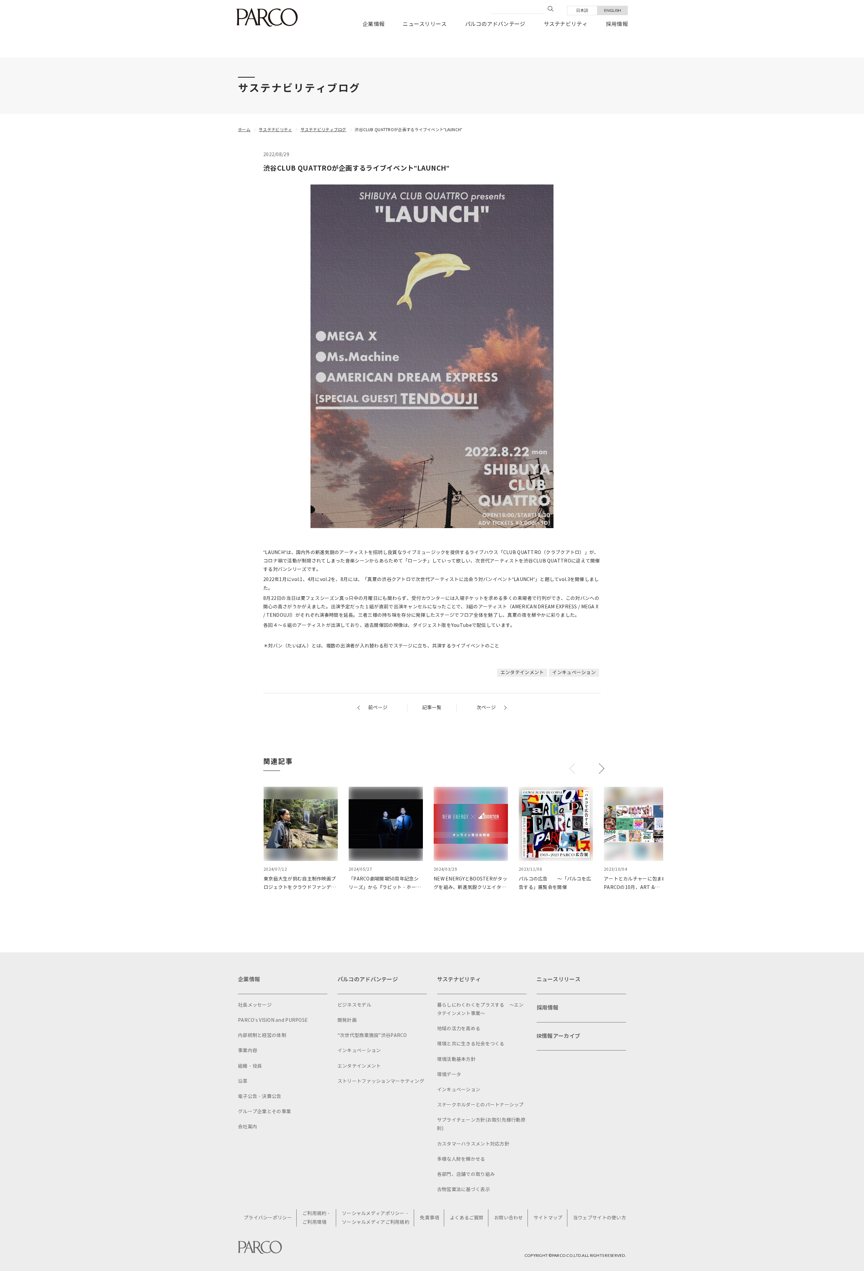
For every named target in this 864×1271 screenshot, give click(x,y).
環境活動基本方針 (456, 1059)
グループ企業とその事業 (264, 1112)
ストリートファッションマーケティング (381, 1081)
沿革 (243, 1081)
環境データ (449, 1074)
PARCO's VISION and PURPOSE (273, 1020)
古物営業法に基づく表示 (463, 1189)
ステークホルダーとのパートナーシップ (480, 1105)
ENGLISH (612, 10)
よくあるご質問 (467, 1218)
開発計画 (347, 1020)
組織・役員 (250, 1066)
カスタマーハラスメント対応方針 (473, 1144)
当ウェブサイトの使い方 (599, 1218)
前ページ (377, 708)
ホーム (244, 129)
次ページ (486, 708)
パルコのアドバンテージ (495, 24)
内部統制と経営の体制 (262, 1035)
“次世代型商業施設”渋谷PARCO (372, 1035)
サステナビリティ (566, 24)
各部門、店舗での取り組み (466, 1174)
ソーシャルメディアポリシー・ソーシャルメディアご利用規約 (375, 1218)
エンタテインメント (522, 672)
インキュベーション (574, 672)
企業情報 (373, 24)
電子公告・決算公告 (259, 1096)
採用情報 (617, 24)
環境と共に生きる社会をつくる (471, 1044)
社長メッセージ (255, 1005)
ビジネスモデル (354, 1005)
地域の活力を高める (459, 1029)
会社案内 (247, 1127)
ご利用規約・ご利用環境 (316, 1218)
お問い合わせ (508, 1218)
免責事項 (429, 1218)
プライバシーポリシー (268, 1218)
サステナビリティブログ (323, 129)
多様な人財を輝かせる (461, 1159)
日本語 (582, 10)
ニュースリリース (425, 24)
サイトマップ (548, 1218)
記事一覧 (431, 708)
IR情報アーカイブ (558, 1036)
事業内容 (247, 1050)
